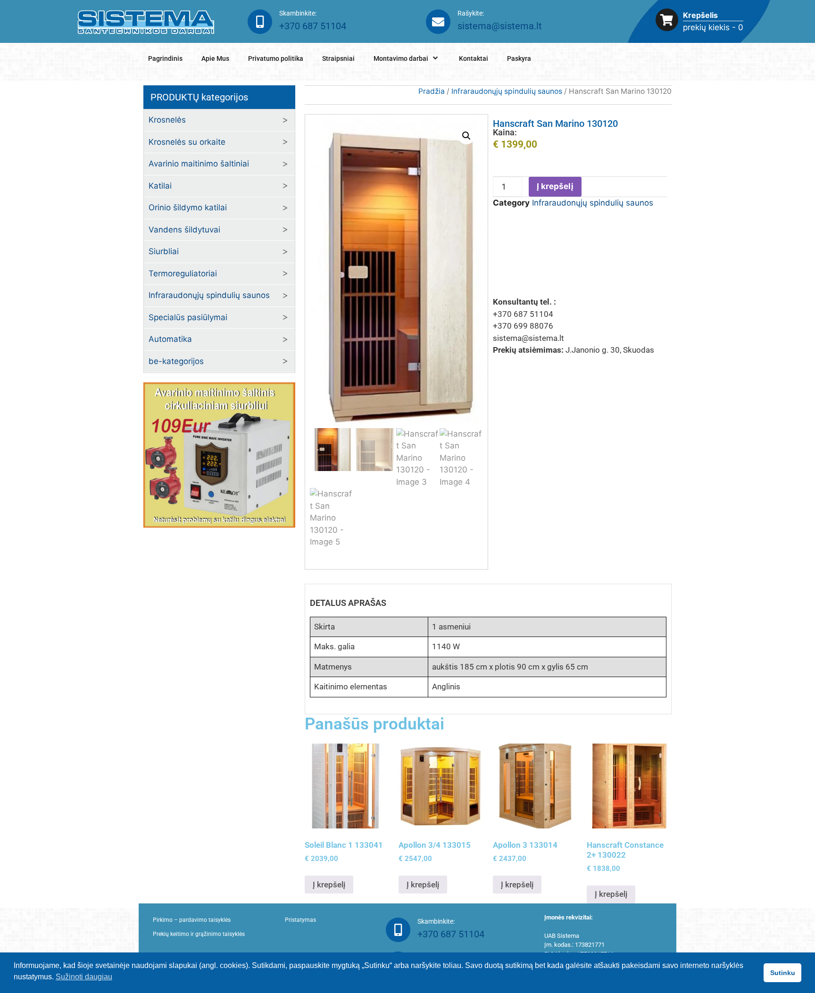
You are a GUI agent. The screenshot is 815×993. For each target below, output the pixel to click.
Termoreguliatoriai (183, 273)
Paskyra (519, 58)
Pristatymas (300, 920)
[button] (466, 135)
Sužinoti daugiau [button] (84, 977)
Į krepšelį (555, 186)
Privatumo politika (275, 58)
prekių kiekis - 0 (713, 27)
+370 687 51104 (312, 26)
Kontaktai (473, 58)
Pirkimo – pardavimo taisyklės (192, 920)
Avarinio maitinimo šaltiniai (199, 163)
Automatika (170, 339)
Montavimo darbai (401, 58)
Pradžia (431, 91)
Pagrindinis (165, 58)
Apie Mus (215, 58)
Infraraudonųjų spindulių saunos (209, 295)
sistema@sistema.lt (499, 26)
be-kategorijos (176, 361)
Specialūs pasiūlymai (188, 317)
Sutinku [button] (782, 972)
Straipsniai (338, 58)
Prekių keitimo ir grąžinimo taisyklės (199, 934)
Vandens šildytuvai (184, 229)
